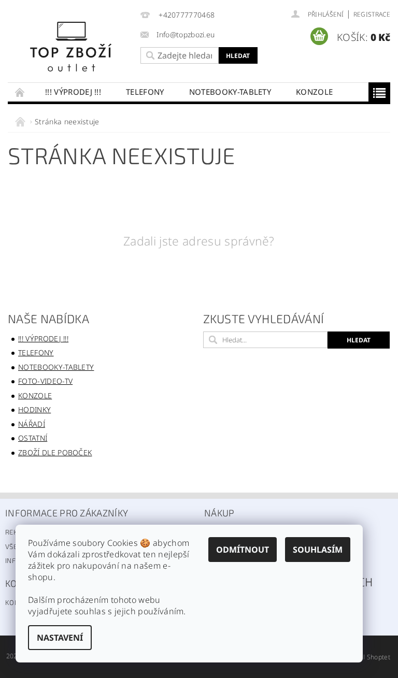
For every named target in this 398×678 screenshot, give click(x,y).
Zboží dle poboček (55, 452)
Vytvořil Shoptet (366, 657)
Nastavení (60, 637)
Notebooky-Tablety (230, 91)
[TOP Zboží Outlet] (71, 45)
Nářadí (31, 424)
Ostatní (32, 438)
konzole (314, 91)
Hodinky (34, 409)
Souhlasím (318, 549)
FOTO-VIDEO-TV (45, 381)
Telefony (145, 91)
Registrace (371, 14)
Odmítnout (242, 549)
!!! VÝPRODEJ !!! (73, 91)
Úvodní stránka (20, 92)
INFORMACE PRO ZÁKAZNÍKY (66, 512)
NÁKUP (219, 512)
